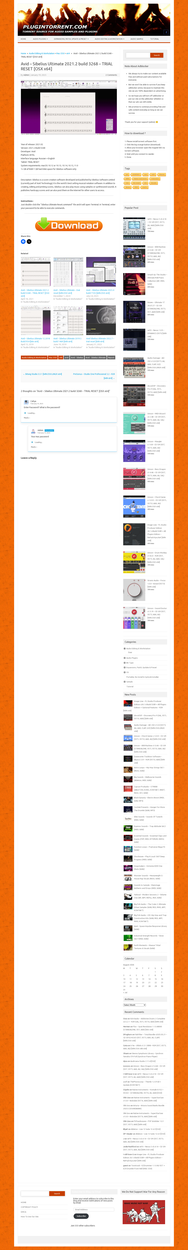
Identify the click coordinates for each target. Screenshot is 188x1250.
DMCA (23, 1212)
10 (124, 979)
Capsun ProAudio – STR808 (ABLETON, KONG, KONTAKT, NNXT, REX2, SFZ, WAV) (149, 790)
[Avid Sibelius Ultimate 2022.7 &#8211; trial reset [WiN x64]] (101, 320)
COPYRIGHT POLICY (29, 1207)
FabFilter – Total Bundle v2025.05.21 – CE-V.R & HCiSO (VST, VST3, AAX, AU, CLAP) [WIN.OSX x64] (145, 1037)
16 (162, 979)
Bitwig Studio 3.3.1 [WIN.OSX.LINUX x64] (42, 374)
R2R (136, 187)
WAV (127, 178)
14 (149, 979)
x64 (68, 53)
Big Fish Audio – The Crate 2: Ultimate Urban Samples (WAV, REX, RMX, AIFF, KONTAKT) (150, 907)
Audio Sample (137, 39)
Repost (111, 357)
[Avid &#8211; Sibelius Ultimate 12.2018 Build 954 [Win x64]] (36, 320)
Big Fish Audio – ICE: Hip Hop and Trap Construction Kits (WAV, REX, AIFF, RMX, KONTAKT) (150, 918)
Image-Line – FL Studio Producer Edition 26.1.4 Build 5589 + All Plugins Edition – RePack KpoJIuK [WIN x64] (143, 1157)
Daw (130, 652)
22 (156, 982)
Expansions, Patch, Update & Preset (70, 39)
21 (149, 982)
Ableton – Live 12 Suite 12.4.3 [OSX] (146, 1129)
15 (156, 979)
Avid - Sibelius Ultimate (96, 357)
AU (146, 183)
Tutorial (154, 39)
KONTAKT (136, 174)
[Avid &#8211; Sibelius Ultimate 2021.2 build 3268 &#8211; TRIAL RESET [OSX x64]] (36, 272)
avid (66, 357)
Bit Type (130, 663)
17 (124, 982)
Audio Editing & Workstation (108, 39)
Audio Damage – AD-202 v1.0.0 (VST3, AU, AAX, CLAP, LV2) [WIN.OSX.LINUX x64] (150, 728)
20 (143, 982)
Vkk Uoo (126, 1105)
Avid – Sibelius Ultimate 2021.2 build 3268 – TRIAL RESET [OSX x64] (35, 293)
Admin (26, 75)
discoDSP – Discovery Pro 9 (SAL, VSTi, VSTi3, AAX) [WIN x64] (156, 389)
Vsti (127, 183)
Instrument (155, 178)
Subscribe (81, 1216)
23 (162, 982)
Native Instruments (140, 178)
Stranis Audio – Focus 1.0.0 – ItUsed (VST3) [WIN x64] (156, 583)
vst (127, 174)
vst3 (153, 174)
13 (143, 979)
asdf (125, 1082)
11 (131, 979)
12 (137, 979)
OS (127, 672)
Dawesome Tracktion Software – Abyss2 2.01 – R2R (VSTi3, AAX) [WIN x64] (149, 759)
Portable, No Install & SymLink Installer (142, 677)
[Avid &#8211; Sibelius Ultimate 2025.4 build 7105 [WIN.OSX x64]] (101, 272)
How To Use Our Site (29, 1217)
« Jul (125, 992)
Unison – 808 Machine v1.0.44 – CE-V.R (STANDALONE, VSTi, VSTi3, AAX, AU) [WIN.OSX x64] (156, 253)
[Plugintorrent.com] (94, 35)
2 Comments (111, 75)
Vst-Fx (145, 187)
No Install (136, 183)
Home (23, 39)
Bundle (153, 183)
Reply (26, 418)
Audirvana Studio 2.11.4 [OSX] (143, 1061)
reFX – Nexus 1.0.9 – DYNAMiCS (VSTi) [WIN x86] (157, 333)
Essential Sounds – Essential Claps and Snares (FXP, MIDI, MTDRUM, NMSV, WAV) (150, 839)
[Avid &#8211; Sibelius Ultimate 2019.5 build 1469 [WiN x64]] (68, 320)
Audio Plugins (39, 39)
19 (137, 982)
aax (146, 174)
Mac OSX (60, 53)
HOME (23, 1202)
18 (131, 982)
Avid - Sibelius (77, 357)
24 (124, 986)
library (128, 187)
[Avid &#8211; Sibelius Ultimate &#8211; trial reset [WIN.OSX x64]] (68, 272)
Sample (129, 682)
